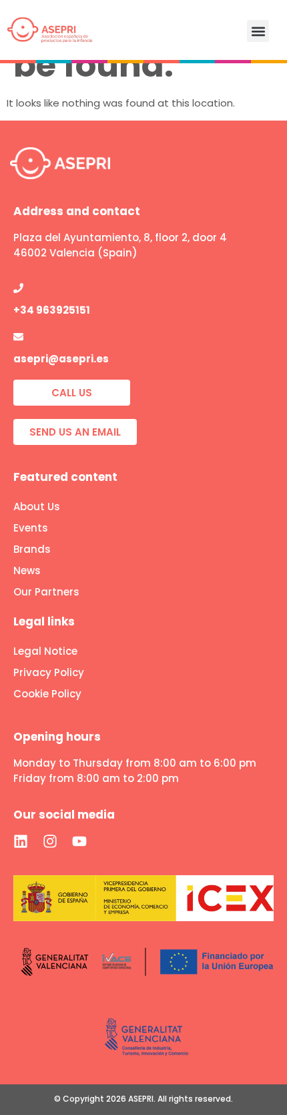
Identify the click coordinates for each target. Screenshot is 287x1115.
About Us (36, 507)
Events (30, 528)
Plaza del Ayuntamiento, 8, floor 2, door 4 (120, 237)
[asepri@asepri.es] (18, 337)
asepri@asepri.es (61, 359)
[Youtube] (79, 841)
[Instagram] (50, 841)
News (27, 570)
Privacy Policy (48, 672)
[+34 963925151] (18, 288)
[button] (258, 31)
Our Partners (46, 592)
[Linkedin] (20, 841)
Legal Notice (45, 651)
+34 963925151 (51, 310)
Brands (32, 549)
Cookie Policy (47, 694)
